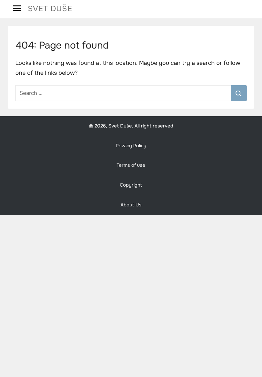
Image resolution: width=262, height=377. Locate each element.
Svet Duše (50, 8)
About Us (131, 205)
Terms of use (131, 165)
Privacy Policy (131, 146)
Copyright (131, 185)
